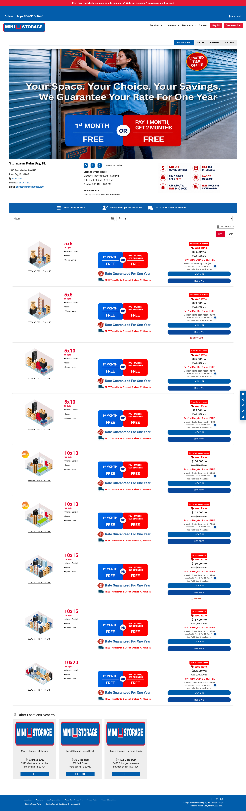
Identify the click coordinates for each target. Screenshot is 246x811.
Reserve (199, 281)
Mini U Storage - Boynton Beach (126, 751)
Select (35, 774)
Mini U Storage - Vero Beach (80, 751)
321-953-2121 (24, 182)
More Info (187, 25)
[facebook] (93, 165)
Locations (171, 25)
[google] (86, 165)
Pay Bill (216, 25)
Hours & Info (184, 42)
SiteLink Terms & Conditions (56, 804)
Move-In (199, 274)
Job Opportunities (54, 800)
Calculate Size (226, 226)
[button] (63, 218)
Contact (203, 25)
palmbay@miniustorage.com (30, 186)
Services (155, 25)
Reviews (214, 42)
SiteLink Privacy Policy (33, 804)
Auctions (39, 800)
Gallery (229, 42)
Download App (233, 25)
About (200, 42)
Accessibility (76, 804)
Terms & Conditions (109, 800)
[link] (212, 799)
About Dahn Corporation (74, 800)
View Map (16, 178)
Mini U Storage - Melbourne (34, 751)
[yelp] (100, 165)
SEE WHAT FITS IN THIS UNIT (39, 271)
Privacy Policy (92, 800)
